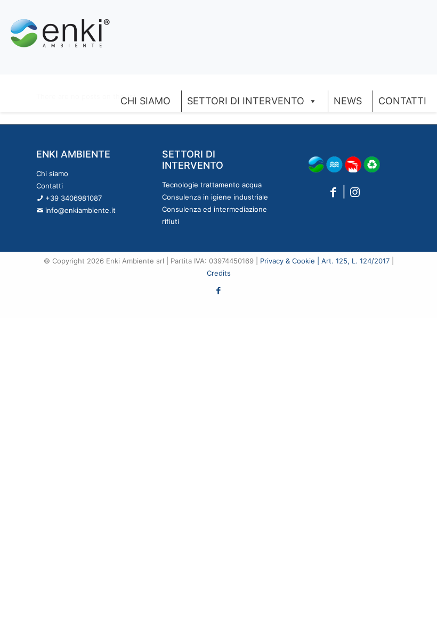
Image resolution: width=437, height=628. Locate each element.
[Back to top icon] (386, 606)
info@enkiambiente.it (80, 210)
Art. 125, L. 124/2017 (355, 261)
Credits (219, 273)
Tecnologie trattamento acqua (212, 184)
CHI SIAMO (145, 100)
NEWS (348, 100)
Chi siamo (52, 173)
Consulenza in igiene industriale (215, 197)
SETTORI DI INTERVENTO (245, 100)
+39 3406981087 (73, 198)
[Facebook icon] (219, 290)
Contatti (49, 185)
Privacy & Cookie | (290, 261)
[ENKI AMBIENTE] (60, 32)
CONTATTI (402, 100)
